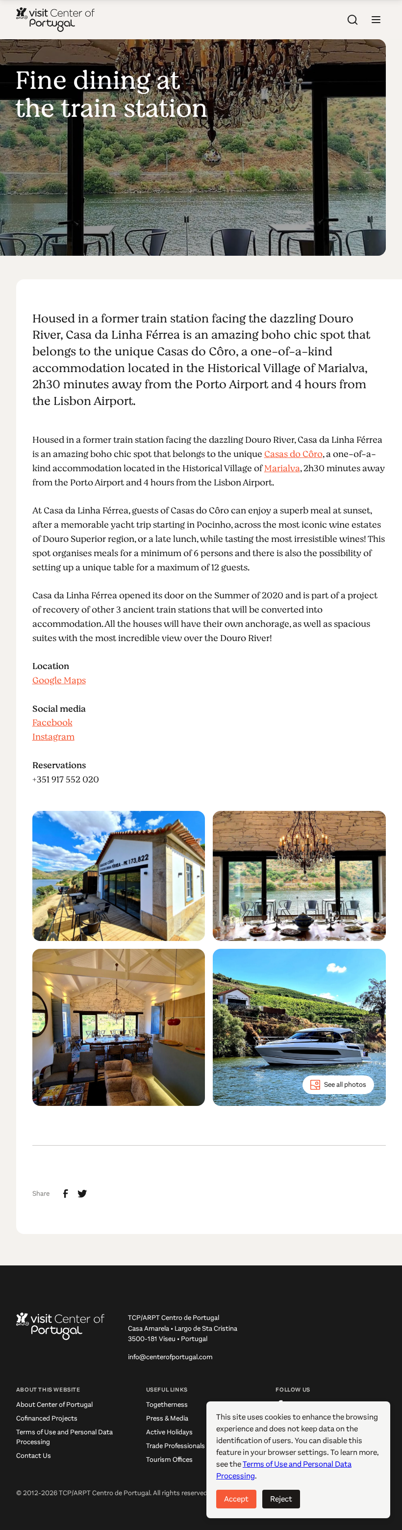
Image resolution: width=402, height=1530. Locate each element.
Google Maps (59, 680)
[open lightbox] (118, 876)
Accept (236, 1499)
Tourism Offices (169, 1459)
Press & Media (167, 1418)
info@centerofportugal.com (170, 1357)
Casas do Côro (293, 454)
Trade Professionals (175, 1445)
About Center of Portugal (54, 1404)
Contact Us (33, 1455)
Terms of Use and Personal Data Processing (64, 1437)
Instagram (53, 736)
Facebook (52, 722)
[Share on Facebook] (65, 1193)
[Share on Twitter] (82, 1194)
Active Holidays (169, 1432)
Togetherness (167, 1404)
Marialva (282, 468)
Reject (281, 1499)
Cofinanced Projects (46, 1418)
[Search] (352, 19)
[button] (376, 19)
